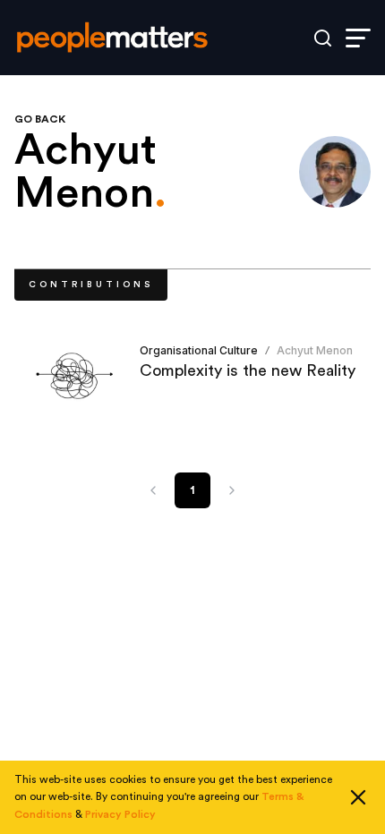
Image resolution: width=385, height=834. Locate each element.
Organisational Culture (199, 350)
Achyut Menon (315, 350)
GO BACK (39, 119)
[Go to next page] (232, 490)
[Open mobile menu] (358, 38)
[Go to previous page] (153, 490)
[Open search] (322, 38)
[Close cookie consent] (358, 797)
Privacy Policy (120, 814)
